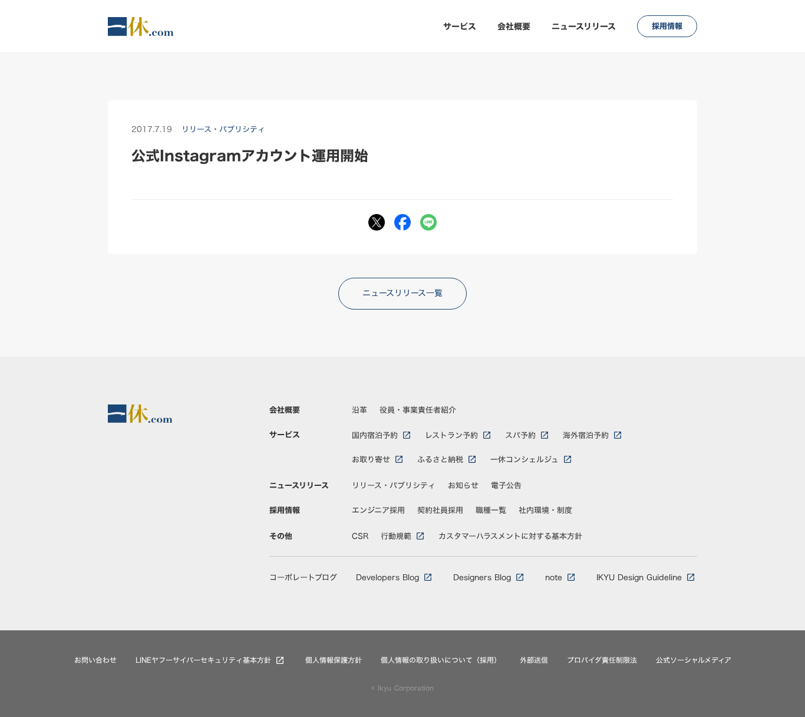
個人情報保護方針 (333, 660)
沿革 (359, 409)
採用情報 (284, 510)
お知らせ (463, 485)
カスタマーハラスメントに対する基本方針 (510, 536)
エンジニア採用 (378, 510)
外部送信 (534, 660)
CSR (360, 536)
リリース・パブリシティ (394, 485)
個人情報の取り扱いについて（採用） (441, 660)
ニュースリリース (584, 26)
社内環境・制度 (545, 510)
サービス (459, 26)
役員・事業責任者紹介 (418, 409)
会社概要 (513, 26)
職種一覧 (491, 510)
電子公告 (506, 485)
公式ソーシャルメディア (693, 660)
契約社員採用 (440, 510)
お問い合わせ (95, 660)
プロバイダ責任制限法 (602, 660)
